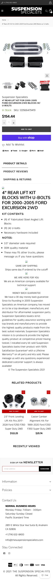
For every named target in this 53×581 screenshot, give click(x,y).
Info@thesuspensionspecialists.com (24, 540)
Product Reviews (15, 172)
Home (4, 20)
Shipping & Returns (17, 179)
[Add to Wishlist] (23, 392)
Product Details (15, 163)
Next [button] (48, 52)
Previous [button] (5, 52)
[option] (26, 55)
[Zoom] (47, 75)
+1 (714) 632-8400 (10, 2)
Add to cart (14, 411)
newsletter (26, 462)
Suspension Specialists (15, 97)
